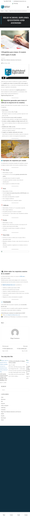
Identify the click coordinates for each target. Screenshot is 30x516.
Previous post (5, 346)
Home (2, 10)
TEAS (2, 419)
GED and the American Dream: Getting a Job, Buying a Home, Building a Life (4, 377)
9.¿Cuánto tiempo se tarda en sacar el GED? (28, 369)
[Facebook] (6, 323)
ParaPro (2, 415)
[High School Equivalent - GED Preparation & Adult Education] (5, 7)
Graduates (3, 409)
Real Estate (3, 417)
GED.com (22, 276)
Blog (6, 10)
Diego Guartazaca (15, 338)
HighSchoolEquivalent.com (9, 284)
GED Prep (3, 407)
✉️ (19, 1)
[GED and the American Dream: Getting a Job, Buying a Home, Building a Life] (4, 366)
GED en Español (4, 405)
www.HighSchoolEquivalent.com (12, 314)
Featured (3, 403)
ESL (2, 401)
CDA (2, 397)
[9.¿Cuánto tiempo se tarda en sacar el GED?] (28, 361)
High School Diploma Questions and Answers (18, 10)
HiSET (2, 413)
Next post (25, 346)
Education (3, 399)
